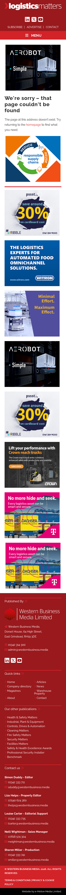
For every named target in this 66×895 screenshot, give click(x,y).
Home (11, 682)
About (11, 698)
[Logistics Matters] (33, 6)
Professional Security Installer (25, 752)
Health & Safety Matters (22, 717)
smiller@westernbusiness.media (28, 859)
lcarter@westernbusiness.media (28, 823)
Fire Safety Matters (19, 735)
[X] (34, 19)
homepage (33, 124)
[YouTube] (40, 19)
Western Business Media (23, 869)
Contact (52, 27)
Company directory (19, 686)
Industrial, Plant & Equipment (25, 721)
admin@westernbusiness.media (28, 649)
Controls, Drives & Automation (26, 726)
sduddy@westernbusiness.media (29, 787)
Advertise (34, 27)
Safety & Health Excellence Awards (29, 748)
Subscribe (15, 27)
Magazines (14, 690)
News (40, 686)
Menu (36, 35)
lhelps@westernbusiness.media (28, 805)
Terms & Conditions (17, 880)
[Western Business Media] (32, 620)
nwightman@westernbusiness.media (31, 841)
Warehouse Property (42, 692)
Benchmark (14, 757)
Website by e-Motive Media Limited (41, 891)
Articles (41, 682)
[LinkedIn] (27, 19)
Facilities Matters (17, 743)
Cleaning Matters (18, 730)
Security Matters (17, 739)
